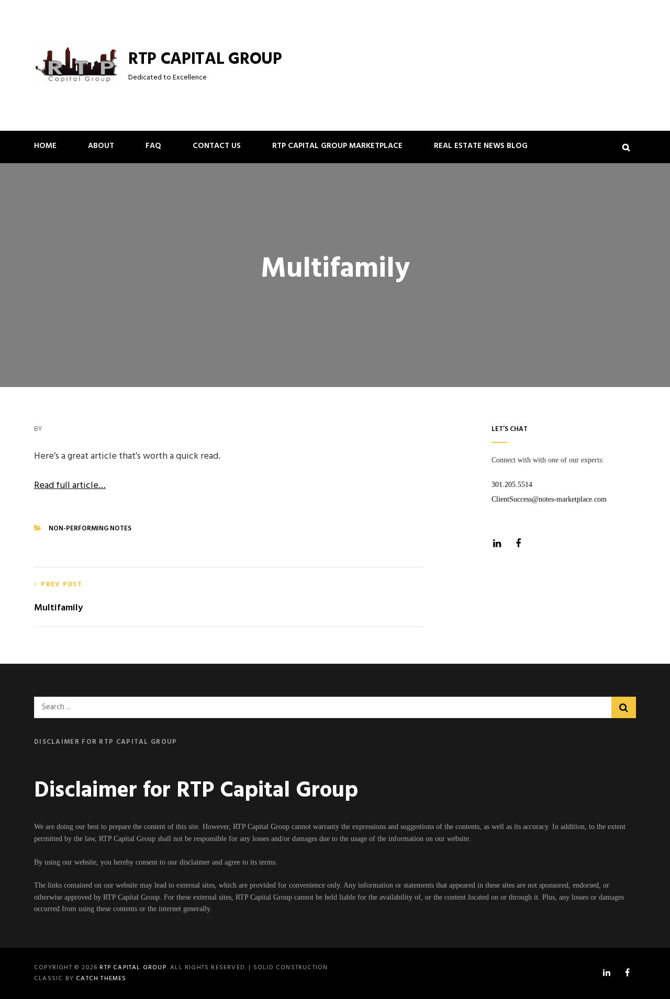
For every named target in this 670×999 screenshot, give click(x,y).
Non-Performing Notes (90, 528)
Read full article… (70, 485)
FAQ (153, 146)
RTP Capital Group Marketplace (337, 146)
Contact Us (217, 146)
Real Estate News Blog (481, 146)
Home (45, 146)
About (101, 146)
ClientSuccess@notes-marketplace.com (549, 499)
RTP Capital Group (205, 59)
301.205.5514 (512, 484)
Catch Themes (101, 978)
